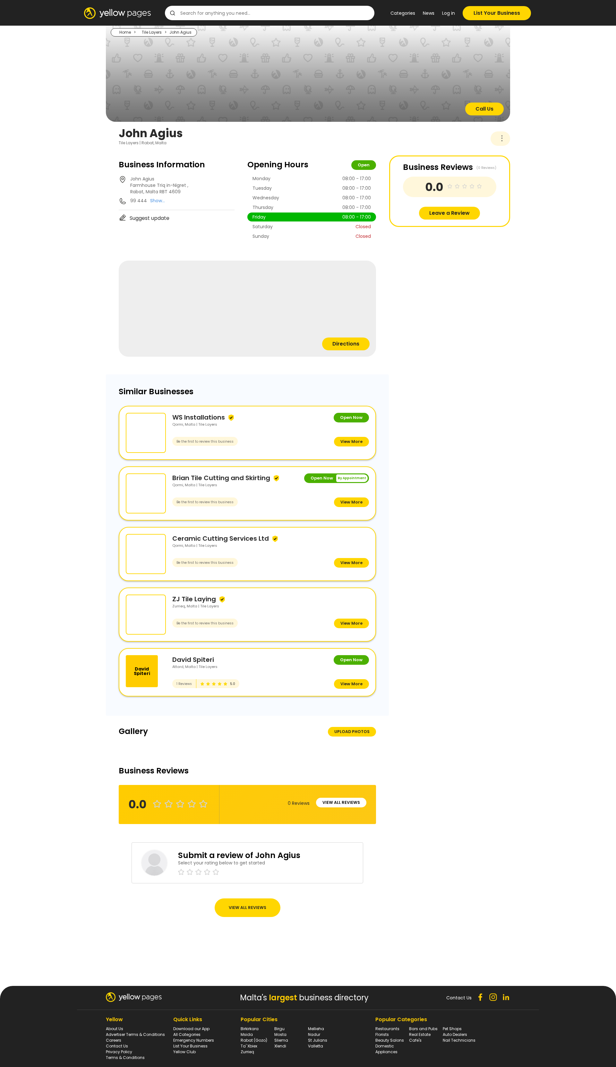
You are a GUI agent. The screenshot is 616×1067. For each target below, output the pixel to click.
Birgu (279, 1028)
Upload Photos (352, 731)
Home (125, 32)
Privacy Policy (119, 1051)
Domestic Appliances (386, 1048)
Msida (247, 1034)
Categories (402, 13)
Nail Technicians (459, 1040)
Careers (113, 1040)
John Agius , (159, 185)
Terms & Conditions (125, 1057)
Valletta (315, 1046)
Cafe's (415, 1040)
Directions (345, 343)
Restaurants (387, 1028)
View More (351, 441)
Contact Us (117, 1046)
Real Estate (420, 1034)
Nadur (314, 1034)
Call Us (484, 109)
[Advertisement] (437, 272)
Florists (382, 1034)
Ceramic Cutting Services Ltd (220, 538)
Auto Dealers (455, 1034)
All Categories (187, 1034)
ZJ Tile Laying (194, 599)
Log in (448, 13)
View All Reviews (341, 802)
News (428, 13)
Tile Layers (152, 32)
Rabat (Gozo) (254, 1040)
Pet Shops (452, 1028)
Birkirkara (250, 1028)
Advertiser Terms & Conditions (135, 1034)
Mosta (280, 1034)
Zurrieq (247, 1051)
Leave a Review (449, 213)
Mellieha (316, 1028)
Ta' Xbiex (249, 1046)
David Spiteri (193, 659)
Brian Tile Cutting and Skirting (221, 477)
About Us (114, 1028)
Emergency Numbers (193, 1040)
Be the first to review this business (205, 441)
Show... (157, 200)
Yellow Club (184, 1051)
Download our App (191, 1028)
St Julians (317, 1040)
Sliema (281, 1040)
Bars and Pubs (423, 1028)
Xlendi (280, 1046)
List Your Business (497, 13)
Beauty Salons (389, 1040)
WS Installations (198, 417)
